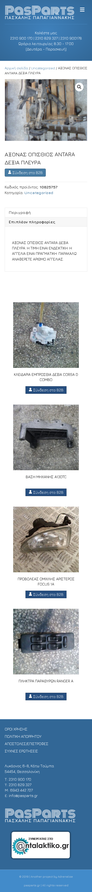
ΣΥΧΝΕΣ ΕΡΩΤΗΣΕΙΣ (21, 751)
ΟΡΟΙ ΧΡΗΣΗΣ (16, 729)
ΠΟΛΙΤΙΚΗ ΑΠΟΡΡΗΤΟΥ (23, 736)
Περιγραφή (20, 212)
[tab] (46, 212)
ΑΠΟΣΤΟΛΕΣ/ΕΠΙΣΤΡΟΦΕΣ (26, 744)
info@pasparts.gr (23, 795)
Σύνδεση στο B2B (27, 172)
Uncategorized (43, 68)
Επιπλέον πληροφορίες (32, 222)
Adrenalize (65, 876)
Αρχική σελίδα (16, 68)
